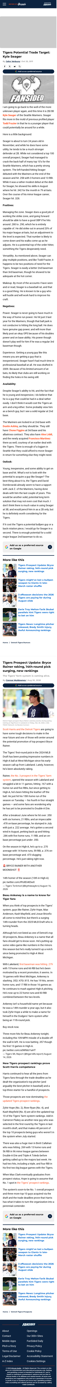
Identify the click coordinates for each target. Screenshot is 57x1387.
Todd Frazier (10, 123)
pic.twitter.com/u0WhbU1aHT (19, 1050)
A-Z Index (7, 1361)
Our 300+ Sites (35, 1335)
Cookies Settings (36, 1361)
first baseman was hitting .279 (36, 964)
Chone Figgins (17, 430)
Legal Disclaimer (11, 1356)
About (5, 1330)
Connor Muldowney (16, 680)
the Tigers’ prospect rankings (33, 1182)
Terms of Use (9, 1351)
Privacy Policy (34, 1346)
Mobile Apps (9, 1341)
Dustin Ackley (10, 426)
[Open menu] (4, 4)
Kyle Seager (9, 115)
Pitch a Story (9, 1346)
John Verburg (13, 61)
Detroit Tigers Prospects (21, 1312)
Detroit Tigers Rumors (20, 643)
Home (5, 643)
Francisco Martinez (39, 438)
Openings (32, 1330)
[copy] (20, 66)
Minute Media (16, 1368)
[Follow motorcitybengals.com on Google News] (50, 547)
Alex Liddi (46, 434)
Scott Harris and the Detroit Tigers (21, 729)
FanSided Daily (35, 1341)
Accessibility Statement (40, 1356)
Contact (6, 1335)
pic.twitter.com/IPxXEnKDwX (19, 882)
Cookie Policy (34, 1351)
